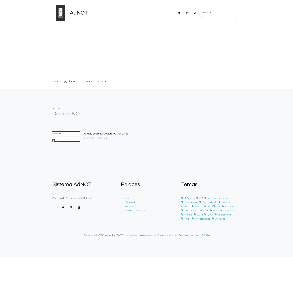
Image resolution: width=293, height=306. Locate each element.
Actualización (203, 219)
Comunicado (210, 202)
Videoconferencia (218, 198)
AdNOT (78, 13)
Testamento (225, 214)
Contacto (104, 82)
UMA (210, 214)
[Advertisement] (146, 51)
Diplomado (229, 210)
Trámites (190, 198)
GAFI (200, 214)
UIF (219, 206)
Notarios (86, 82)
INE (201, 198)
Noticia (189, 214)
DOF (206, 210)
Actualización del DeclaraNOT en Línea (106, 133)
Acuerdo (221, 219)
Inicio (55, 82)
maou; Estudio (202, 235)
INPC (216, 210)
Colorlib (173, 235)
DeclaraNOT (192, 210)
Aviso (188, 219)
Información (191, 202)
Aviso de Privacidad (135, 210)
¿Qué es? (69, 82)
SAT (209, 206)
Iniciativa (230, 206)
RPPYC (199, 206)
